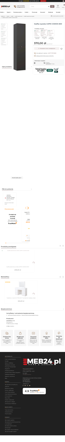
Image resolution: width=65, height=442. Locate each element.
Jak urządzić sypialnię (9, 420)
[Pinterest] (25, 385)
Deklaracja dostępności (10, 374)
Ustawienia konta (9, 411)
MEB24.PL (3, 16)
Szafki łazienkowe (18, 16)
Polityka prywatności (9, 370)
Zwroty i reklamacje (9, 390)
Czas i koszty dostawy (10, 392)
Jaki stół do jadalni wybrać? (11, 431)
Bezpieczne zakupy (9, 388)
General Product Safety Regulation (12, 372)
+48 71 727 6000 (52, 53)
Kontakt (6, 361)
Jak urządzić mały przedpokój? (11, 429)
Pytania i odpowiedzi (9, 399)
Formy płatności (8, 396)
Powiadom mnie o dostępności (47, 48)
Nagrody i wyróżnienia (10, 376)
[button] (52, 6)
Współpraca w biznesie (10, 365)
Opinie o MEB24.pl (9, 363)
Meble (8, 16)
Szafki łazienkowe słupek (29, 16)
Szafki (12, 16)
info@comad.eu (10, 326)
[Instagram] (27, 385)
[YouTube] (29, 385)
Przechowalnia (8, 413)
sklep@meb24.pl (27, 374)
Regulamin (7, 368)
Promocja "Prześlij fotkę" (10, 366)
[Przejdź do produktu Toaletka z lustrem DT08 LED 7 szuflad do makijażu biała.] (21, 289)
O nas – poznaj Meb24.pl (10, 359)
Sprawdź (43, 0)
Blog (6, 378)
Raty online (7, 397)
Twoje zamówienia (9, 410)
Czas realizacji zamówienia (11, 394)
